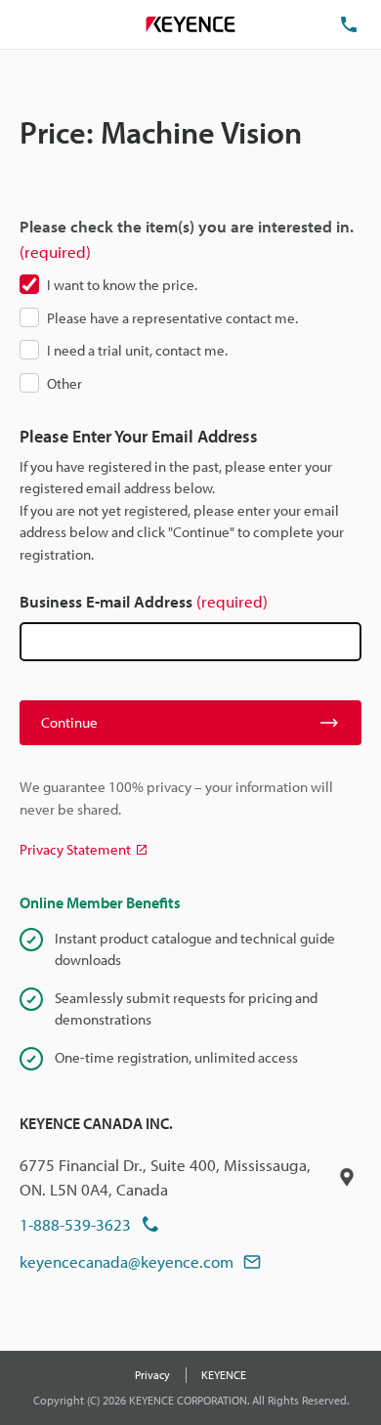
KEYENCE (223, 1374)
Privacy (152, 1374)
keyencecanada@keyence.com (126, 1261)
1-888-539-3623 (75, 1224)
